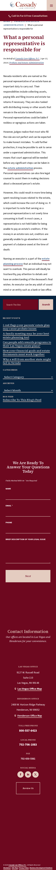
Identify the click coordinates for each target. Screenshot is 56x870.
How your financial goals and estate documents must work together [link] (26, 352)
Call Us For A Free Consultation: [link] (29, 16)
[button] (51, 5)
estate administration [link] (20, 168)
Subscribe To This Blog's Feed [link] (22, 400)
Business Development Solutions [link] (41, 868)
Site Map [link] (15, 868)
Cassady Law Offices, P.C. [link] (27, 58)
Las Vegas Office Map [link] (30, 689)
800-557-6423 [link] (28, 730)
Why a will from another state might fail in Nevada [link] (27, 361)
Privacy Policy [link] (24, 868)
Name (8, 488)
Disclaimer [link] (7, 868)
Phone (9, 522)
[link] (23, 5)
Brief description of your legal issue (26, 539)
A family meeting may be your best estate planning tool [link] (26, 335)
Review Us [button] (28, 788)
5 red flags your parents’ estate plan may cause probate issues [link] (26, 326)
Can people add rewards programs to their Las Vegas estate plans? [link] (27, 344)
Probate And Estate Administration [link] (26, 62)
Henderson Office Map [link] (29, 716)
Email (9, 505)
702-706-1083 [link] (28, 744)
